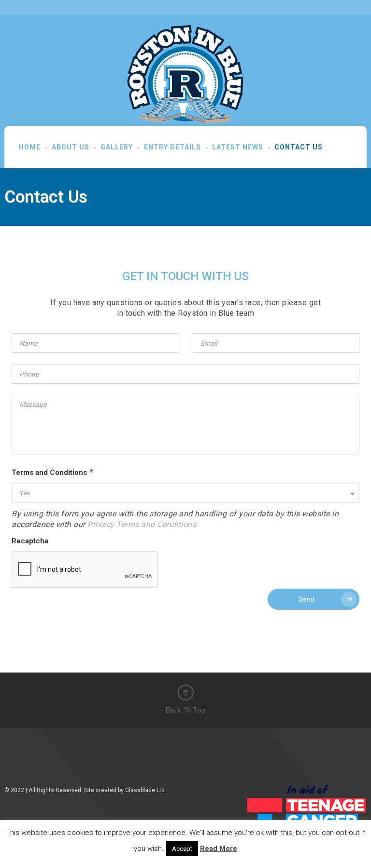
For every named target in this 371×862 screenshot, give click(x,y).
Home (30, 147)
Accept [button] (182, 848)
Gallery (116, 147)
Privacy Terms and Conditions (141, 524)
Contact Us (298, 147)
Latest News (237, 147)
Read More (218, 848)
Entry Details (172, 147)
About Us (70, 147)
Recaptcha (30, 541)
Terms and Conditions (52, 472)
